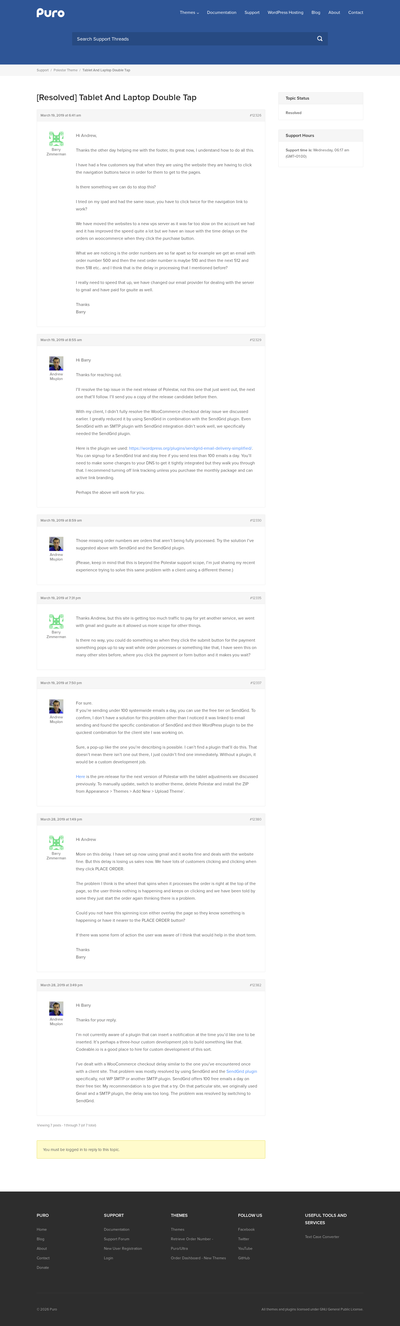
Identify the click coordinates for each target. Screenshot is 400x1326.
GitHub (244, 1258)
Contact (355, 12)
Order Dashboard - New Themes (198, 1258)
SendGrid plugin (241, 1071)
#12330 (255, 520)
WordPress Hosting (285, 12)
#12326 (255, 115)
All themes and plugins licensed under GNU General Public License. (312, 1309)
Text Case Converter (322, 1237)
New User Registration (123, 1248)
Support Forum (116, 1239)
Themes (187, 12)
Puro (53, 1309)
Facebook (246, 1229)
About (334, 12)
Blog (316, 12)
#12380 (255, 819)
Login (108, 1258)
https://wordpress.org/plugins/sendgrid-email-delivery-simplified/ (190, 448)
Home (42, 1229)
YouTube (245, 1248)
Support (252, 12)
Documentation (221, 12)
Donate (43, 1267)
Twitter (243, 1239)
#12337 (255, 683)
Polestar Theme (66, 70)
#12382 (255, 985)
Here (80, 776)
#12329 (255, 340)
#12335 (255, 598)
